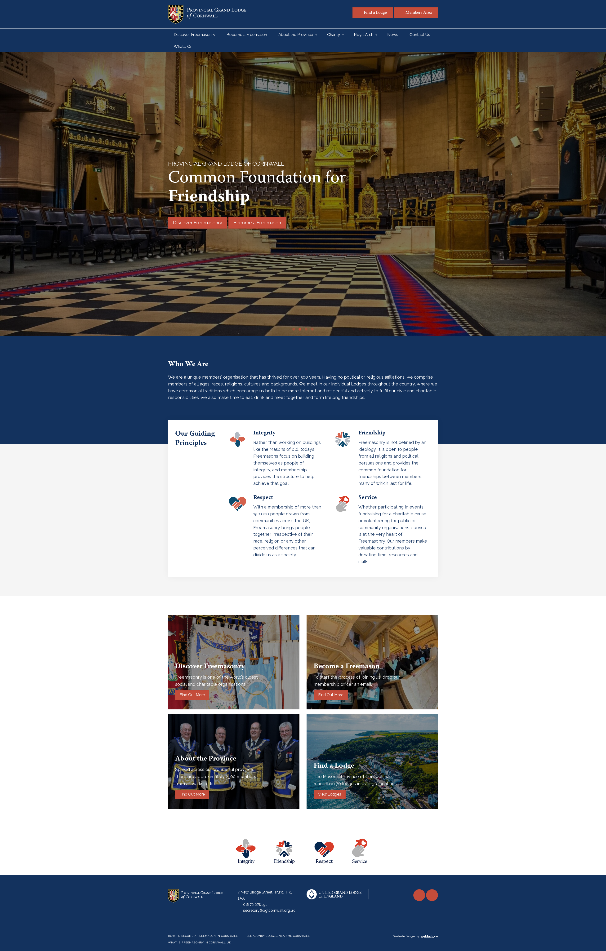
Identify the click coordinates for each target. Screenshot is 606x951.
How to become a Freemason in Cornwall (203, 936)
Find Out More (192, 695)
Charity (333, 34)
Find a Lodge (375, 13)
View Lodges (329, 794)
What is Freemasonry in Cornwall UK (199, 942)
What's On (183, 46)
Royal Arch (363, 34)
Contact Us (420, 34)
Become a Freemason (247, 34)
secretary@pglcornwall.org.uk (269, 910)
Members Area (418, 13)
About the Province (295, 34)
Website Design (404, 936)
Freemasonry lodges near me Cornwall (276, 936)
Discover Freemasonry (194, 34)
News (392, 34)
